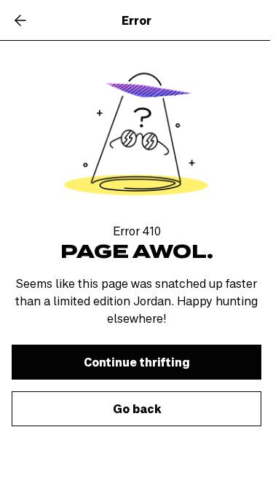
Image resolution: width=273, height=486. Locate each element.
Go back (137, 408)
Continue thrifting (137, 362)
